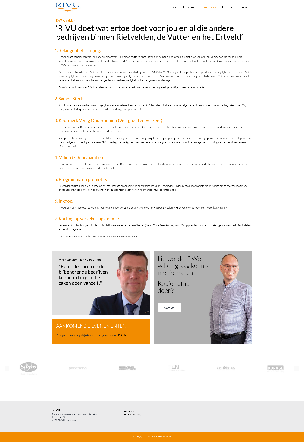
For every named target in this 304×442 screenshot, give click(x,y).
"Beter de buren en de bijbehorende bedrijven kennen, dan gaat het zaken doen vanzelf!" (83, 274)
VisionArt (166, 436)
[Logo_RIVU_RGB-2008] (67, 3)
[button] (7, 368)
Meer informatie (68, 146)
